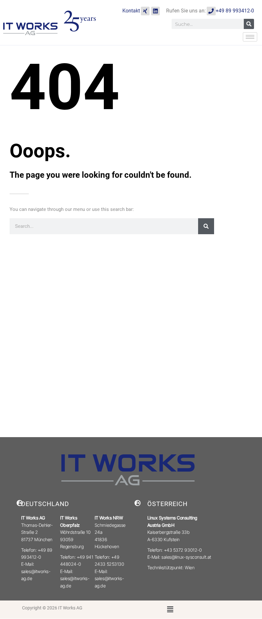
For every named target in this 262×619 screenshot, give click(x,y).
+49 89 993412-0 (235, 11)
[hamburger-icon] (250, 36)
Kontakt (131, 11)
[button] (170, 609)
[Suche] (249, 24)
